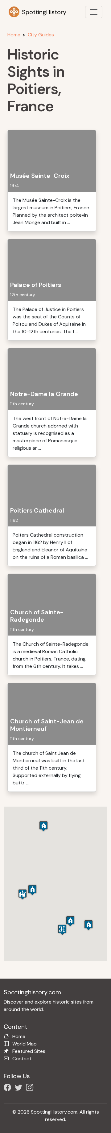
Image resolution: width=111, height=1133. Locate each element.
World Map (24, 1044)
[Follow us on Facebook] (9, 1088)
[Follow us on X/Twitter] (20, 1088)
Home (13, 34)
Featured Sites (28, 1051)
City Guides (41, 34)
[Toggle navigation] (93, 12)
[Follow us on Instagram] (31, 1088)
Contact (21, 1058)
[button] (62, 930)
